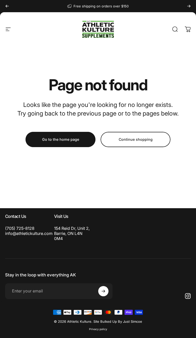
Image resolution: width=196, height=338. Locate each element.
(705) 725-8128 (19, 228)
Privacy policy (98, 329)
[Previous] (7, 6)
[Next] (188, 6)
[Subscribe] (103, 291)
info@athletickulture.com (29, 233)
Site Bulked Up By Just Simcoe (117, 321)
